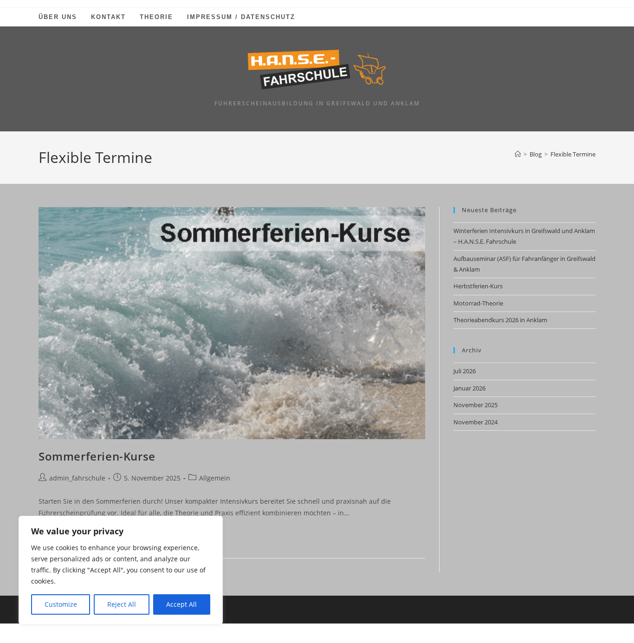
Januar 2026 (469, 388)
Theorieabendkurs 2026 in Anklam (500, 320)
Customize (61, 604)
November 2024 (475, 422)
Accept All (181, 604)
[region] (121, 570)
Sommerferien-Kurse (97, 456)
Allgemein (214, 478)
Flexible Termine (572, 154)
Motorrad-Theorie (478, 303)
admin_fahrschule (77, 478)
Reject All (121, 604)
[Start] (518, 154)
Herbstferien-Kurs (478, 286)
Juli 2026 (464, 371)
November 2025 (475, 405)
